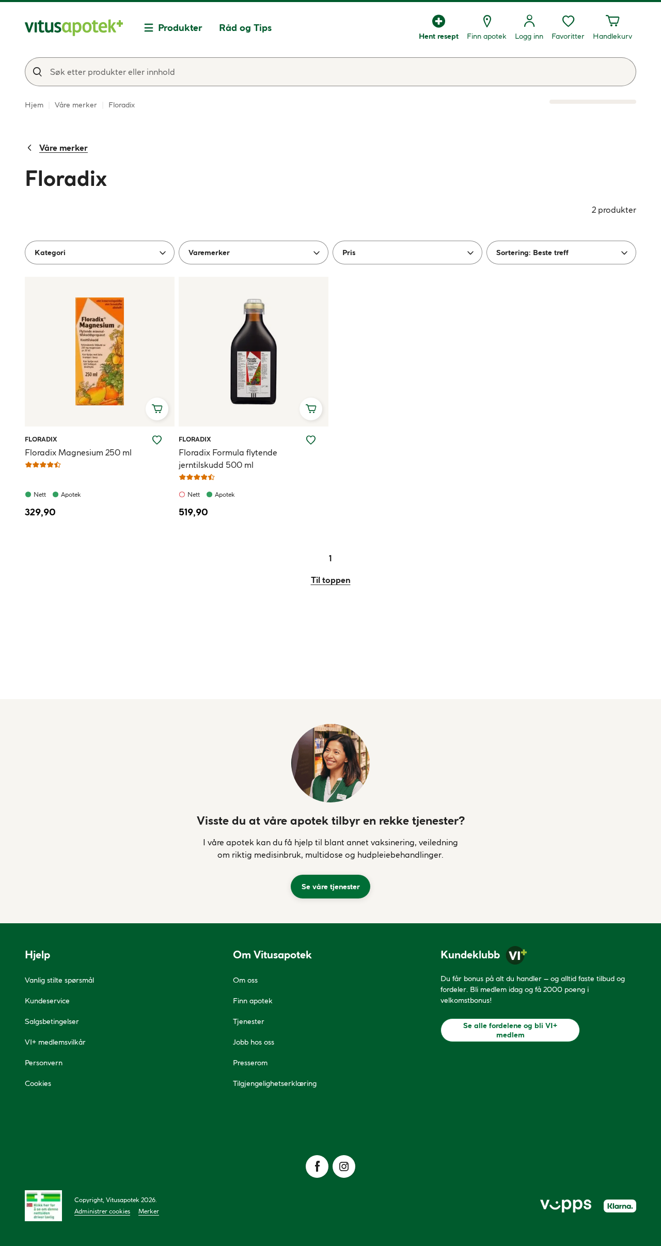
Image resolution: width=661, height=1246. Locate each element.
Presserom (250, 1062)
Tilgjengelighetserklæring (275, 1083)
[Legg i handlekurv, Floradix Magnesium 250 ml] (157, 409)
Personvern (43, 1062)
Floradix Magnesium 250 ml (78, 452)
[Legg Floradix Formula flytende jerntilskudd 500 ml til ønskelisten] (311, 440)
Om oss (245, 980)
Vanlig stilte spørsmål (59, 980)
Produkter (180, 28)
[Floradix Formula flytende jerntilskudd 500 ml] (253, 352)
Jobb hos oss (253, 1042)
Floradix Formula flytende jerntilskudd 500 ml (228, 458)
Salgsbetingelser (52, 1021)
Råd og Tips (245, 28)
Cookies (38, 1083)
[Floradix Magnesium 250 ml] (100, 352)
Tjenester (248, 1021)
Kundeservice (47, 1000)
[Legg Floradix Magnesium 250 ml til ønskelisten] (157, 440)
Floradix (41, 439)
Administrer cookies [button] (102, 1211)
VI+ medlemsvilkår (55, 1042)
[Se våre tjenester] (330, 763)
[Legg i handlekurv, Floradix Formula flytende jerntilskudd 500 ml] (311, 409)
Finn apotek (253, 1000)
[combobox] (330, 71)
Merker (148, 1211)
